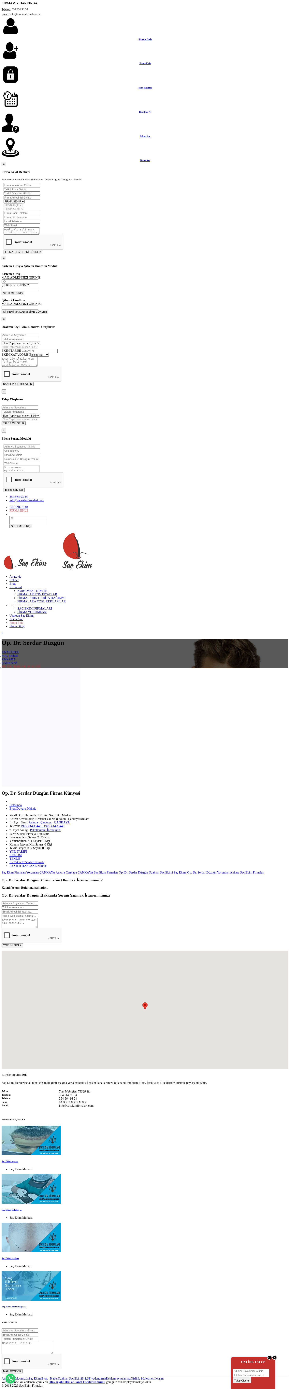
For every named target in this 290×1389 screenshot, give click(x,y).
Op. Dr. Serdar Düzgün (133, 872)
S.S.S (85, 1378)
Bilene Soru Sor (14, 489)
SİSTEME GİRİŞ (13, 293)
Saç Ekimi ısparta (10, 1161)
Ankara (33, 822)
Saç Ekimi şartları (10, 1258)
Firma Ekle (145, 63)
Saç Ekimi (180, 872)
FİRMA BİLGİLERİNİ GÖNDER (23, 252)
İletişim (159, 1378)
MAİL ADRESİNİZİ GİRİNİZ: (21, 303)
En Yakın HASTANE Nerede (28, 865)
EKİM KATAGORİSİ (16, 354)
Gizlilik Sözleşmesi (142, 1378)
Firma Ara (145, 160)
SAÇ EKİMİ (10, 655)
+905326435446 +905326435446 (42, 826)
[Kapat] (274, 1359)
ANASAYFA (10, 652)
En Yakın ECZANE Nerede (26, 862)
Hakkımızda (21, 1378)
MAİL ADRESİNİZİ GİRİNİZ (21, 277)
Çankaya (45, 822)
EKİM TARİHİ (11, 350)
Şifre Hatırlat (145, 87)
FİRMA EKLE (18, 510)
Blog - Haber (49, 1378)
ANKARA (9, 659)
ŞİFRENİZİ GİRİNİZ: (16, 285)
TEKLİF (15, 858)
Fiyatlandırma (97, 1378)
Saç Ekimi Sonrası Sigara (14, 1306)
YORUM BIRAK (12, 945)
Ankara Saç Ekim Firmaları (247, 872)
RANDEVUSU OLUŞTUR (17, 384)
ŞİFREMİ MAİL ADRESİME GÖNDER (25, 311)
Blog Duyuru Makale (22, 808)
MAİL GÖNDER (12, 1371)
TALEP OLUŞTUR (13, 423)
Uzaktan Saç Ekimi (161, 872)
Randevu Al (145, 112)
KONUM (15, 855)
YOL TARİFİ (18, 851)
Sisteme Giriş (145, 39)
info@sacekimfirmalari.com (26, 500)
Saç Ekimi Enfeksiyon (12, 1210)
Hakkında (15, 805)
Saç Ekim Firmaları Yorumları (20, 872)
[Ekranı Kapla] (269, 1359)
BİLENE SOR (18, 507)
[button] (145, 1006)
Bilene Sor (145, 136)
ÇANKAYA (9, 663)
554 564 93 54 (18, 496)
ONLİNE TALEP (253, 1362)
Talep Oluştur (242, 1380)
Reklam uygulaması (118, 1378)
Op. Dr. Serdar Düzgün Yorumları (208, 872)
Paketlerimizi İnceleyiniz (45, 830)
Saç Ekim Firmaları (106, 872)
